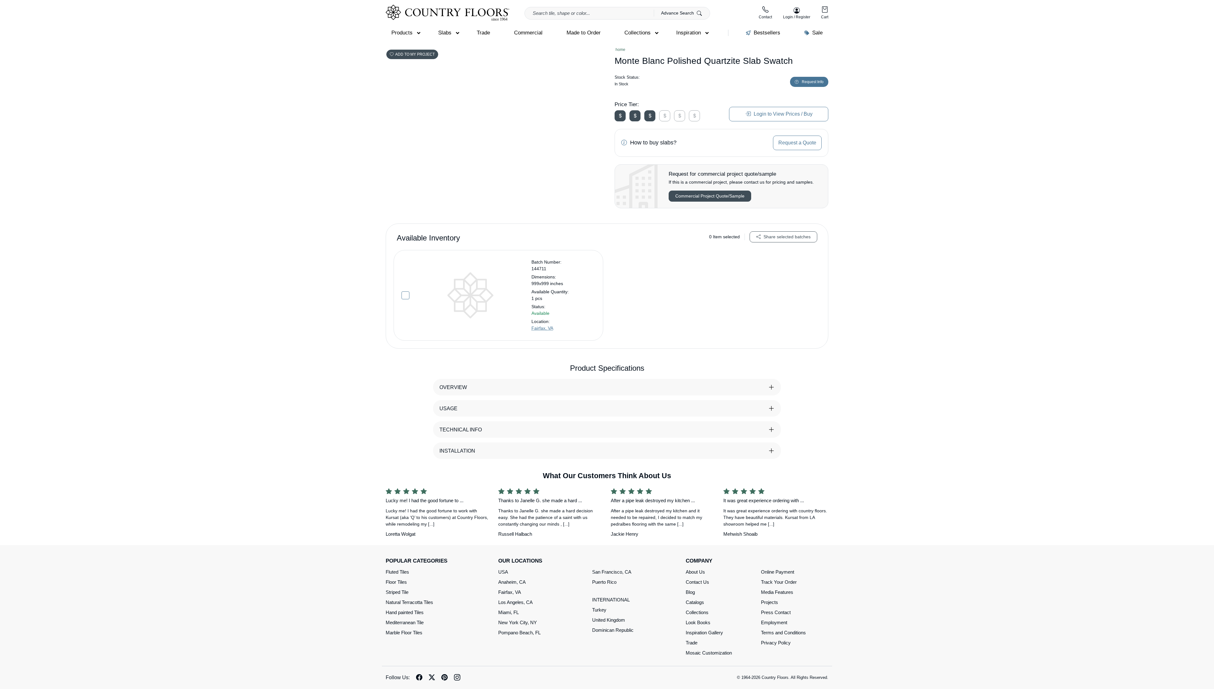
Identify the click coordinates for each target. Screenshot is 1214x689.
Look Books (698, 622)
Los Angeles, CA (515, 602)
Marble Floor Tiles (404, 632)
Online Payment (777, 572)
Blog (690, 592)
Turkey (599, 610)
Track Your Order (779, 582)
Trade (691, 642)
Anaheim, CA (512, 582)
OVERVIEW (453, 387)
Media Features (777, 592)
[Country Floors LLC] (447, 12)
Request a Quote (797, 142)
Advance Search (678, 12)
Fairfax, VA (542, 328)
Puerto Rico (604, 582)
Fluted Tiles (397, 572)
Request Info (813, 82)
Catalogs (695, 602)
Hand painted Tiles (405, 612)
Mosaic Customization (709, 652)
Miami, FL (508, 612)
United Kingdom (608, 620)
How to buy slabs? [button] (652, 142)
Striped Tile (397, 592)
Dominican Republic (613, 630)
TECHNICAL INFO (460, 429)
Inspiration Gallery (704, 632)
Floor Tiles (396, 582)
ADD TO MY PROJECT (415, 54)
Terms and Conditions (783, 632)
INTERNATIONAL (611, 599)
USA (503, 572)
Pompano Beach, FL (519, 632)
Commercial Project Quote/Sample (710, 195)
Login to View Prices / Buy (782, 114)
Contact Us (697, 582)
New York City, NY (517, 622)
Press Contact (776, 612)
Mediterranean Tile (405, 622)
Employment (774, 622)
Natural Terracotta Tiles (409, 602)
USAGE (448, 408)
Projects (769, 602)
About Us (695, 572)
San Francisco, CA (611, 572)
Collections (697, 612)
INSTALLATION (457, 451)
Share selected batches (786, 236)
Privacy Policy (776, 642)
